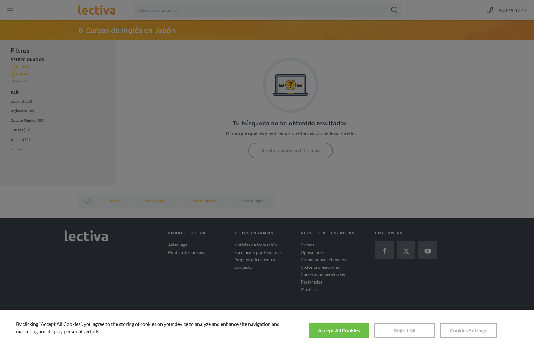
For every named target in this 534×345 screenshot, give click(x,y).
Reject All (405, 330)
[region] (267, 327)
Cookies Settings (468, 330)
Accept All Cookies (339, 330)
